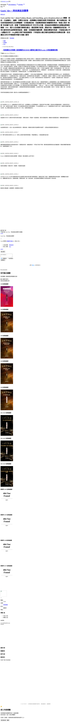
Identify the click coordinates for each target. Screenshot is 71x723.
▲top (2, 249)
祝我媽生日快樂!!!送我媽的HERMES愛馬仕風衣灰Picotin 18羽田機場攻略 (30, 50)
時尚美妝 (12, 38)
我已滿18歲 (3, 720)
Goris (2, 233)
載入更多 (3, 251)
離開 (8, 720)
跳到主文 (3, 14)
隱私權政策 (43, 703)
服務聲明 (48, 703)
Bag (10, 246)
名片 (4, 44)
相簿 (4, 41)
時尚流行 (11, 245)
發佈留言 (3, 260)
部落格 (5, 42)
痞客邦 (8, 241)
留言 (11, 241)
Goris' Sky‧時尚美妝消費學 (14, 10)
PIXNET (25, 703)
